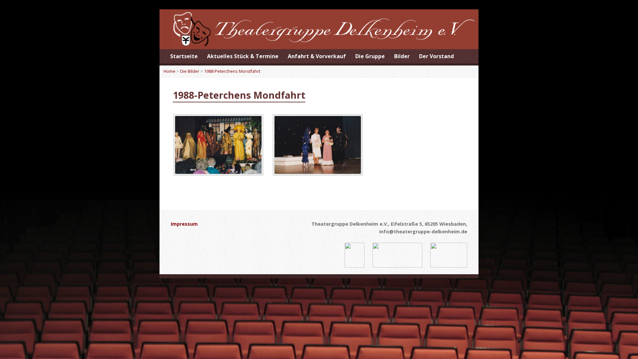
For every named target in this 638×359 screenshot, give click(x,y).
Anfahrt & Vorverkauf (317, 56)
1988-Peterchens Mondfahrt (232, 71)
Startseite (184, 56)
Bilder (402, 56)
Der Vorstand (436, 56)
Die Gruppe (370, 56)
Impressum (184, 224)
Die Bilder (189, 71)
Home (169, 71)
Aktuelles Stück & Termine (242, 56)
